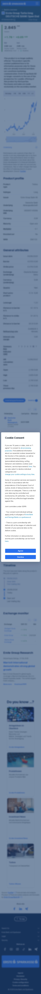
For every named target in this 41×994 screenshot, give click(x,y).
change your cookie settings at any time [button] (19, 474)
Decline (20, 557)
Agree (20, 551)
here (30, 466)
